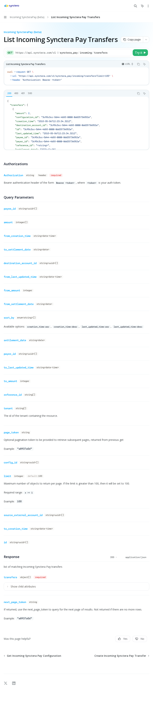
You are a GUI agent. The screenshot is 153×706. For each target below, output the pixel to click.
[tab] (9, 93)
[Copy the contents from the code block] (138, 64)
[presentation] (76, 123)
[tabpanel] (76, 123)
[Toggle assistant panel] (142, 6)
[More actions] (148, 6)
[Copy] (128, 52)
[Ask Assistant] (144, 64)
